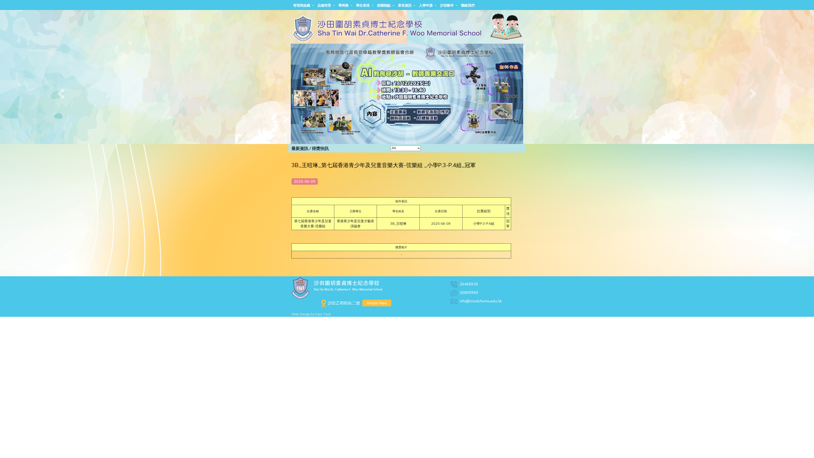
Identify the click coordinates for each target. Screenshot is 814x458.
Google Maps (377, 303)
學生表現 (363, 5)
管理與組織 (301, 5)
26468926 (469, 284)
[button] (61, 94)
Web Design (300, 314)
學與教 (344, 5)
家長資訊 (405, 5)
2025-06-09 (304, 181)
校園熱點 (384, 5)
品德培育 (324, 5)
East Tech (323, 314)
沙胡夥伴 (447, 5)
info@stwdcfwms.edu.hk (481, 301)
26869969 (469, 292)
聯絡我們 (468, 5)
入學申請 (426, 5)
